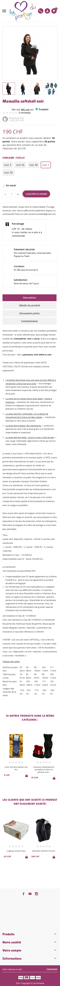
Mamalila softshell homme (16, 851)
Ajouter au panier (36, 193)
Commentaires (29, 321)
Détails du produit (29, 305)
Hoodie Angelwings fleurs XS (44, 768)
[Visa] (20, 977)
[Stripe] (38, 977)
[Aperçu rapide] (13, 786)
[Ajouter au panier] (26, 777)
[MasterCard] (26, 977)
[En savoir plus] (19, 786)
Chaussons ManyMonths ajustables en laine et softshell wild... (16, 769)
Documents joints (30, 313)
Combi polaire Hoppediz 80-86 (43, 852)
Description (29, 297)
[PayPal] (32, 977)
